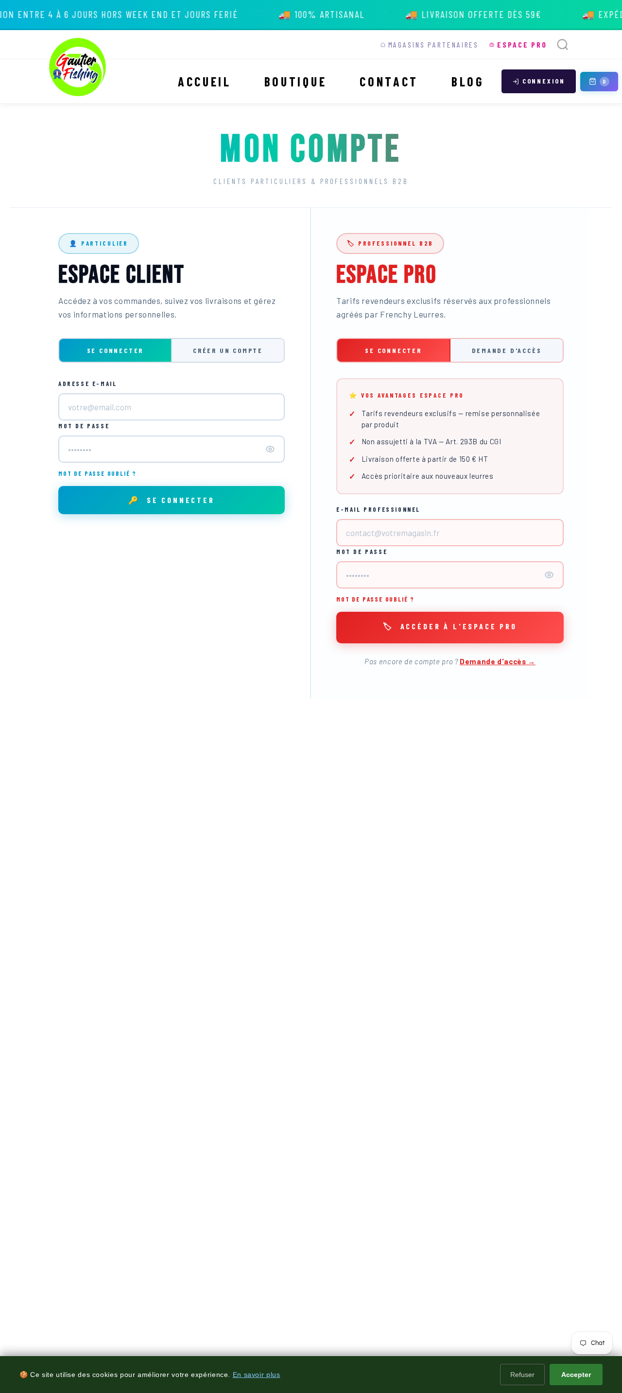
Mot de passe (83, 426)
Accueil (204, 81)
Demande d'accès (507, 350)
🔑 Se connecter (171, 499)
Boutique (295, 81)
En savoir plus (256, 1374)
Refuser (522, 1374)
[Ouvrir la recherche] (562, 44)
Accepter (576, 1374)
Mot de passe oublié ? (97, 473)
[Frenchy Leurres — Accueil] (78, 67)
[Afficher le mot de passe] (270, 449)
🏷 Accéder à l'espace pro (450, 626)
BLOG (467, 81)
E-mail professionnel (378, 509)
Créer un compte (228, 350)
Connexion (543, 81)
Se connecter (115, 350)
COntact (389, 81)
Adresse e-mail (87, 383)
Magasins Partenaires (433, 44)
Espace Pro (522, 44)
